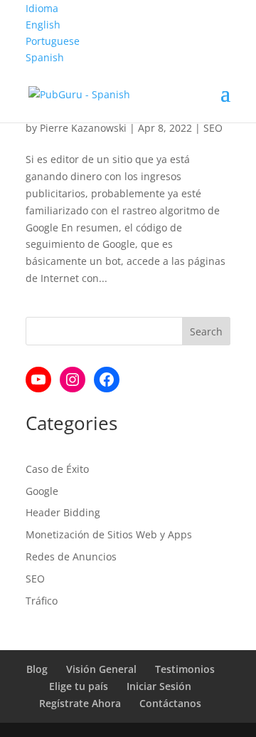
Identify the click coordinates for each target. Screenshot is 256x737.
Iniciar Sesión (159, 686)
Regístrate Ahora (80, 703)
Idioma (42, 8)
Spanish (45, 57)
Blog (37, 669)
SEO (213, 128)
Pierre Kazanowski (83, 128)
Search (206, 331)
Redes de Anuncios (71, 556)
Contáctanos (170, 703)
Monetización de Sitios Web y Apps (109, 534)
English (43, 24)
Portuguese (53, 41)
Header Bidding (63, 512)
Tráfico (42, 600)
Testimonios (185, 669)
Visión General (101, 669)
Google (42, 491)
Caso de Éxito (57, 469)
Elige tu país (78, 686)
